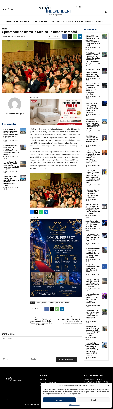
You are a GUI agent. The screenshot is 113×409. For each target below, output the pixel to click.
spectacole (59, 302)
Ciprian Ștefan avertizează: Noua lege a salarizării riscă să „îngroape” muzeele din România (93, 331)
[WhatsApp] (75, 36)
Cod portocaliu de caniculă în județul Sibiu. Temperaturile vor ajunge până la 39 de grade (11, 165)
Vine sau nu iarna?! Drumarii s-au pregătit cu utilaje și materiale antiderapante (70, 321)
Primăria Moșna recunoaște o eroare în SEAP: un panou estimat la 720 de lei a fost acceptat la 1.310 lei (10, 133)
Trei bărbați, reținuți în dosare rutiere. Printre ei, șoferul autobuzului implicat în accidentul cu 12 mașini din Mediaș (93, 57)
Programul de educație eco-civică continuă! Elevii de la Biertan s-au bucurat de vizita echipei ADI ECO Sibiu (41, 322)
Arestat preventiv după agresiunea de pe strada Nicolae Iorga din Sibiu (93, 223)
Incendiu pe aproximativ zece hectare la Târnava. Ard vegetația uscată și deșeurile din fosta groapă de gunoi (93, 40)
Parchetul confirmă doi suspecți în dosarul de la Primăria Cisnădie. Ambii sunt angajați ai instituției (11, 150)
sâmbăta (51, 302)
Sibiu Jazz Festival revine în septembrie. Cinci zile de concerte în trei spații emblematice (92, 298)
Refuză (93, 400)
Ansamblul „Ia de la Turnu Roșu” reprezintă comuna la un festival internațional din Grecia (11, 181)
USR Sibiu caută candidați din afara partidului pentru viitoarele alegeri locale (92, 139)
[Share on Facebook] (32, 212)
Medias (5, 28)
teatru (67, 302)
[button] (108, 385)
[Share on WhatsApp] (41, 212)
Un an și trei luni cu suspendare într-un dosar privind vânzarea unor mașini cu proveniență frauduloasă (93, 89)
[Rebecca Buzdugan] (14, 104)
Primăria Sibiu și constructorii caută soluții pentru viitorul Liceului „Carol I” (93, 268)
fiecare (38, 302)
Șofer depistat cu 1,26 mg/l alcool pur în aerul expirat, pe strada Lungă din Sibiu (93, 237)
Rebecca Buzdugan (15, 114)
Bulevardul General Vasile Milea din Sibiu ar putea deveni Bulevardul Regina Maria (92, 193)
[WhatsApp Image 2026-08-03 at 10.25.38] (56, 112)
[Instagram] (80, 7)
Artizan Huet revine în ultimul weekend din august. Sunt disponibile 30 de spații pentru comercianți (92, 315)
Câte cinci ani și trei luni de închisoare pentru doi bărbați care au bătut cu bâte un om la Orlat (93, 72)
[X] (70, 36)
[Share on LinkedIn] (46, 212)
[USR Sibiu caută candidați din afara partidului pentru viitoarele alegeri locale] (104, 138)
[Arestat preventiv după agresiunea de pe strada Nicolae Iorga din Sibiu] (104, 222)
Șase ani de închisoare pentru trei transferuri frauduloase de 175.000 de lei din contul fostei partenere (92, 107)
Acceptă (59, 400)
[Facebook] (76, 7)
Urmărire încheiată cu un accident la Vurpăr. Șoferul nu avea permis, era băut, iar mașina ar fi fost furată (93, 209)
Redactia (7, 36)
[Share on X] (36, 212)
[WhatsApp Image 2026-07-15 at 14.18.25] (56, 258)
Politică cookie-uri (74, 405)
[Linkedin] (80, 36)
